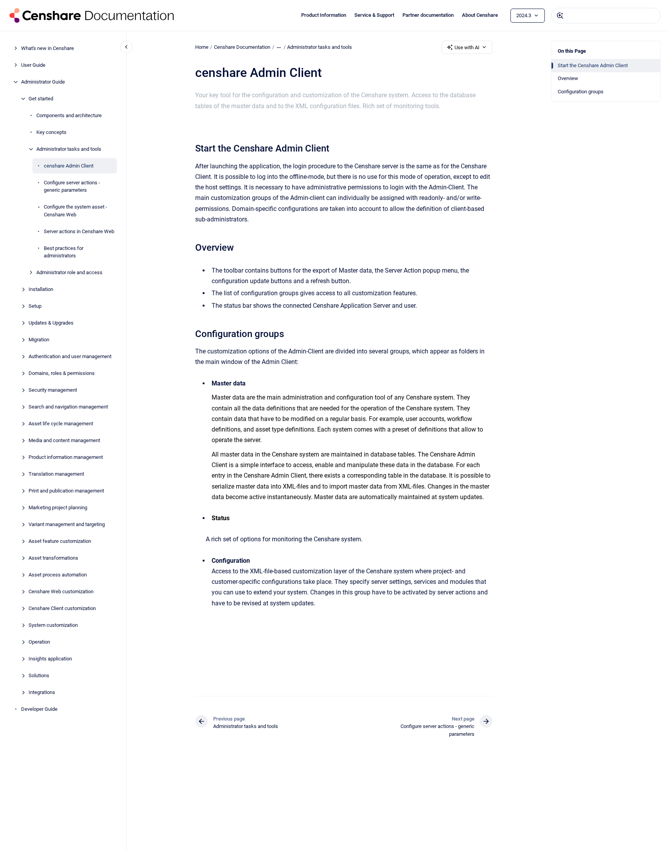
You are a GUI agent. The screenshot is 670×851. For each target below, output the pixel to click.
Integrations (42, 692)
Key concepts (51, 132)
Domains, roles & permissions (62, 373)
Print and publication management (66, 491)
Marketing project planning (58, 507)
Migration (39, 340)
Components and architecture (69, 115)
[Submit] (560, 15)
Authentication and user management (70, 356)
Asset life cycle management (61, 423)
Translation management (56, 474)
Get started (41, 99)
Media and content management (64, 440)
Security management (53, 390)
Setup (35, 306)
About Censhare (480, 15)
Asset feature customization (60, 541)
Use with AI (467, 47)
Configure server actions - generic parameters (72, 186)
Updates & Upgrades (51, 323)
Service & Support (374, 15)
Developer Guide (39, 709)
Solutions (39, 675)
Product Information (323, 15)
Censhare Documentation (242, 47)
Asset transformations (53, 558)
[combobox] (605, 15)
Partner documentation (428, 15)
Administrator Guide (43, 82)
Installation (41, 289)
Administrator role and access (69, 272)
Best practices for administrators (63, 252)
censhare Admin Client (68, 166)
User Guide (33, 65)
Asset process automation (58, 575)
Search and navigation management (68, 407)
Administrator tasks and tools (68, 149)
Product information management (66, 457)
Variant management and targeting (67, 524)
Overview (568, 78)
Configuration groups (581, 92)
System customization (53, 625)
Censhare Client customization (62, 608)
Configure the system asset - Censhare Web (75, 211)
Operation (39, 642)
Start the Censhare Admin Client (593, 65)
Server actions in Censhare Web (79, 231)
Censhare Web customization (61, 591)
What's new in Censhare (47, 48)
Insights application (50, 659)
